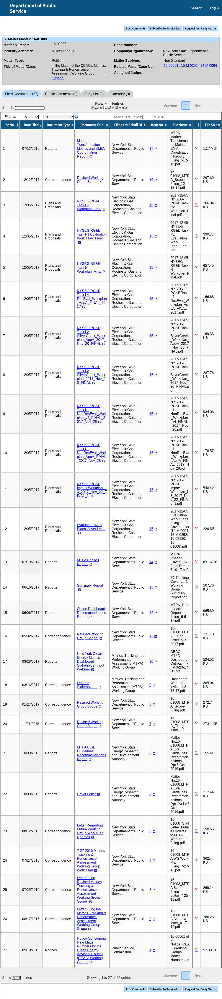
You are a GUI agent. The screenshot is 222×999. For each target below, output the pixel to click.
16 (151, 180)
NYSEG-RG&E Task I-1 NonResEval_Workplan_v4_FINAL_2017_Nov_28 (92, 413)
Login (214, 8)
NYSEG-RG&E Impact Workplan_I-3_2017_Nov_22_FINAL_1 (92, 490)
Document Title (91, 125)
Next (197, 105)
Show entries (109, 103)
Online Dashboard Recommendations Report (91, 612)
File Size (211, 125)
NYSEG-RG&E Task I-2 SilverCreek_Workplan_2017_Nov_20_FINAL (91, 374)
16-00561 (171, 65)
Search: (8, 107)
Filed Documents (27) (21, 94)
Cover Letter (86, 794)
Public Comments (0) (61, 94)
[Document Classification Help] (76, 117)
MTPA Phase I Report (88, 562)
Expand (58, 78)
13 (151, 587)
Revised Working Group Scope (90, 180)
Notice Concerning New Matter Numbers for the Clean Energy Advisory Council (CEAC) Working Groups (91, 950)
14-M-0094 (208, 65)
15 (151, 205)
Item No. (157, 125)
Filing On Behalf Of (128, 125)
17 (151, 148)
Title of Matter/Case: (20, 66)
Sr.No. (10, 125)
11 (151, 636)
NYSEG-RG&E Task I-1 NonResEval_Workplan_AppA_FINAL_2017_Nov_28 (92, 452)
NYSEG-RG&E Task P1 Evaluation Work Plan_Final (92, 234)
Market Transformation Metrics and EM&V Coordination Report (91, 148)
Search (196, 8)
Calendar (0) (120, 94)
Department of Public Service (33, 8)
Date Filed (31, 125)
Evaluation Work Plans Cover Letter (91, 527)
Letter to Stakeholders (87, 685)
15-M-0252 (189, 65)
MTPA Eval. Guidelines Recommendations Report (91, 753)
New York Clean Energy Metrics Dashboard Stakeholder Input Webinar (90, 661)
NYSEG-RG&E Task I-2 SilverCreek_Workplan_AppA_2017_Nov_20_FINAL (91, 335)
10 (151, 661)
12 (151, 613)
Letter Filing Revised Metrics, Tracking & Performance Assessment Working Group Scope (90, 889)
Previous (170, 105)
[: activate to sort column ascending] (196, 124)
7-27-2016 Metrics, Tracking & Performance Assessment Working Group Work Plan (91, 860)
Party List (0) (94, 94)
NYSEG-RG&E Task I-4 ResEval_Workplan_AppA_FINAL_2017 (92, 298)
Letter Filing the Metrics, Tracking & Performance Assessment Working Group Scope (91, 919)
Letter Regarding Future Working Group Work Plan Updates (90, 831)
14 (151, 562)
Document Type (58, 125)
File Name (180, 125)
